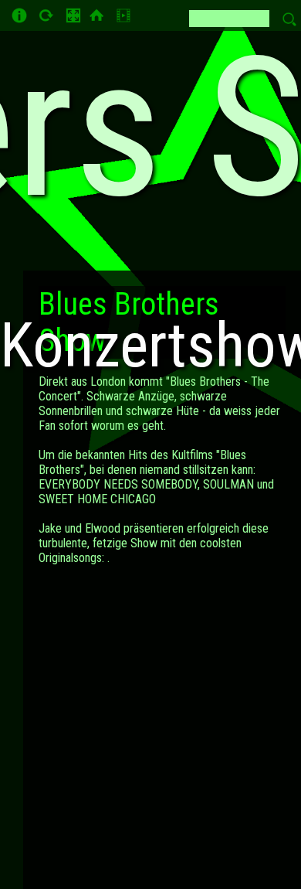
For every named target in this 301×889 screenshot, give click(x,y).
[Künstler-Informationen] (19, 15)
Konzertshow (150, 345)
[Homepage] (96, 15)
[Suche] (121, 18)
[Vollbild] (73, 15)
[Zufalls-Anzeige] (44, 18)
